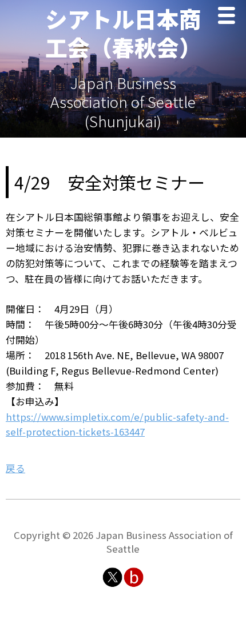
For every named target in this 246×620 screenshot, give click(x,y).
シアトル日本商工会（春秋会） (123, 32)
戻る (15, 468)
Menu (229, 17)
